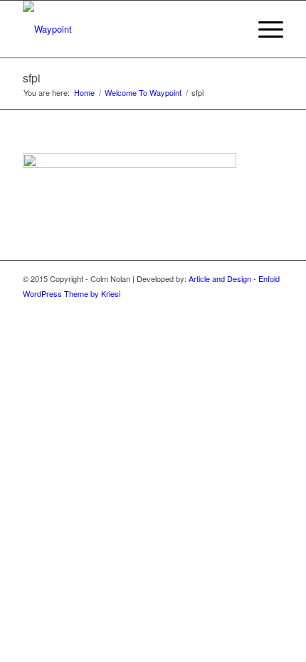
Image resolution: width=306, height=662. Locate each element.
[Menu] (263, 29)
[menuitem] (230, 29)
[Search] (230, 29)
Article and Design (220, 278)
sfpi (32, 78)
